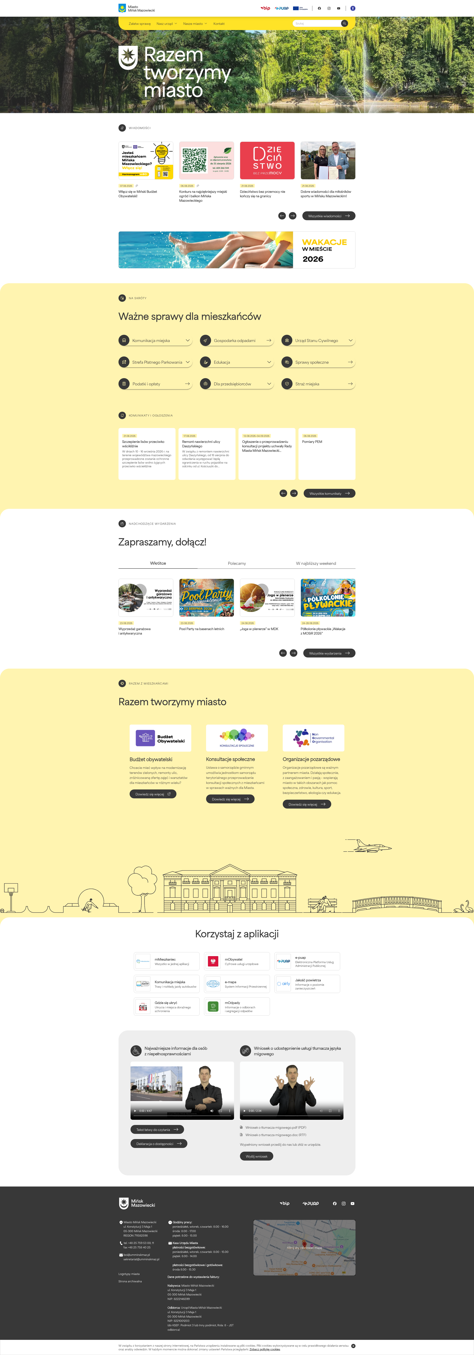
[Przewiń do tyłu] (282, 215)
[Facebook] (319, 8)
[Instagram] (329, 8)
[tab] (158, 564)
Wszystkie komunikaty (325, 493)
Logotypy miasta (129, 1274)
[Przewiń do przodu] (292, 215)
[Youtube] (338, 8)
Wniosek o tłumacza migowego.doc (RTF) (276, 1134)
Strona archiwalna (130, 1281)
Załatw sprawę (140, 23)
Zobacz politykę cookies (265, 1349)
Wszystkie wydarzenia (325, 653)
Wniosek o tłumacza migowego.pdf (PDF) (276, 1127)
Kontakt (219, 23)
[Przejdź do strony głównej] (137, 1203)
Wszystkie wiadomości (324, 215)
